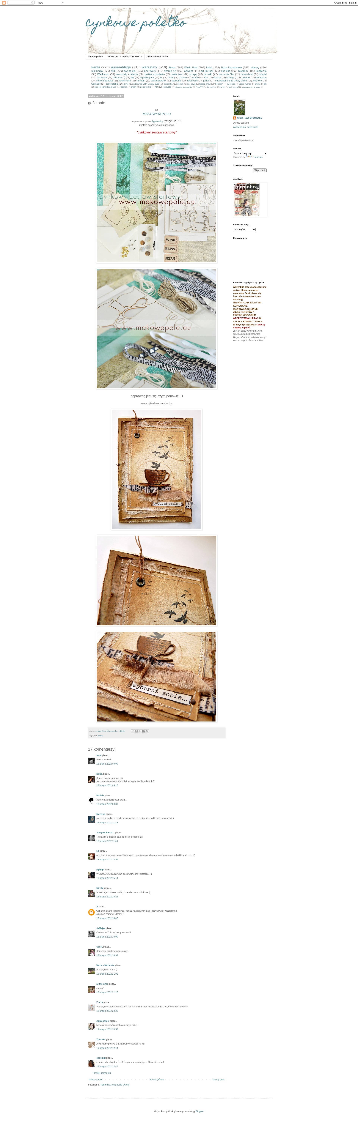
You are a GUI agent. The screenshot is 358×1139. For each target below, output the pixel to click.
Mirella (99, 888)
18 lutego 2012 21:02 (107, 974)
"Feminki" (218, 84)
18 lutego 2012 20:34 (107, 955)
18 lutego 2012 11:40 (107, 841)
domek (180, 84)
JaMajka (100, 928)
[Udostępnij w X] (140, 731)
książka (217, 77)
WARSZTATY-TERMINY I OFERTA (125, 56)
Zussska (101, 1039)
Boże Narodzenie (231, 67)
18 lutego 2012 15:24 (107, 896)
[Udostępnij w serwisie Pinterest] (147, 731)
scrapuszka (145, 87)
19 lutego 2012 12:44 (107, 1048)
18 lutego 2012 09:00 (107, 764)
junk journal (234, 87)
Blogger (200, 1111)
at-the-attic (102, 984)
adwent (188, 70)
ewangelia (130, 70)
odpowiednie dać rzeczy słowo (231, 80)
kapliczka (261, 70)
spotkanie (176, 80)
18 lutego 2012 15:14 (107, 878)
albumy (255, 67)
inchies (222, 87)
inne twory (150, 70)
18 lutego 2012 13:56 (107, 859)
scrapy (193, 74)
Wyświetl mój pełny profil (245, 127)
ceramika (168, 84)
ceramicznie (125, 80)
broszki (208, 74)
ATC (157, 87)
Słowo (171, 67)
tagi (132, 77)
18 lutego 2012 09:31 (107, 804)
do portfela (211, 87)
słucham (140, 80)
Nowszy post (95, 1079)
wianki (195, 77)
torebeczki (192, 80)
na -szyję (191, 84)
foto (206, 77)
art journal (207, 70)
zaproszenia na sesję (251, 87)
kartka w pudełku (155, 74)
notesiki (263, 74)
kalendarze (261, 77)
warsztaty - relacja (127, 74)
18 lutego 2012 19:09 (107, 936)
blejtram (243, 70)
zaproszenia (112, 84)
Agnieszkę (157, 121)
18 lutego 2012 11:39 (107, 822)
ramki (171, 77)
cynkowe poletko (136, 24)
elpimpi (100, 869)
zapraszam (101, 77)
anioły (257, 84)
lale (265, 84)
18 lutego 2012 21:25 (107, 992)
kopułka (123, 87)
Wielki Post (190, 67)
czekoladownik (158, 80)
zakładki (245, 77)
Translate (258, 157)
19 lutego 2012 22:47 (107, 1066)
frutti (98, 755)
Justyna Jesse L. (105, 832)
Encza (99, 1002)
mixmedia (97, 70)
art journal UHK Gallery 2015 (146, 84)
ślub (113, 70)
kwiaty (133, 87)
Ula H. (99, 947)
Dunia (99, 774)
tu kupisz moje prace (157, 56)
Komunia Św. (226, 74)
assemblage (121, 67)
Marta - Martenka (105, 965)
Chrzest (183, 77)
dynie (126, 84)
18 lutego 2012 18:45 (107, 918)
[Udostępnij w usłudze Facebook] (143, 731)
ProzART (199, 87)
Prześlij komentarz (102, 1073)
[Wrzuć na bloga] (136, 731)
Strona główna (95, 56)
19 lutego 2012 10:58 (107, 1029)
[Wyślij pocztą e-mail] (133, 731)
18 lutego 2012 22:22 (107, 1011)
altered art (170, 70)
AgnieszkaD (102, 1021)
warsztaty (149, 67)
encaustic (166, 87)
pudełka (225, 70)
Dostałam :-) (119, 77)
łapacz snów (205, 84)
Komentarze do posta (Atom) (115, 1084)
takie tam (177, 74)
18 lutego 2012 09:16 (107, 785)
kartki (95, 67)
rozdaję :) (231, 77)
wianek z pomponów (183, 87)
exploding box (147, 77)
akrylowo (257, 80)
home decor (247, 74)
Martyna (100, 814)
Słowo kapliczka (104, 80)
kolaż (209, 67)
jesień (206, 80)
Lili (97, 851)
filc (161, 77)
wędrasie (96, 84)
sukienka (231, 84)
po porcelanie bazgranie (105, 87)
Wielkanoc (103, 74)
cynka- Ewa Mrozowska (249, 118)
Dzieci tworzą (245, 84)
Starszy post (218, 1079)
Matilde (100, 795)
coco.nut (101, 1058)
